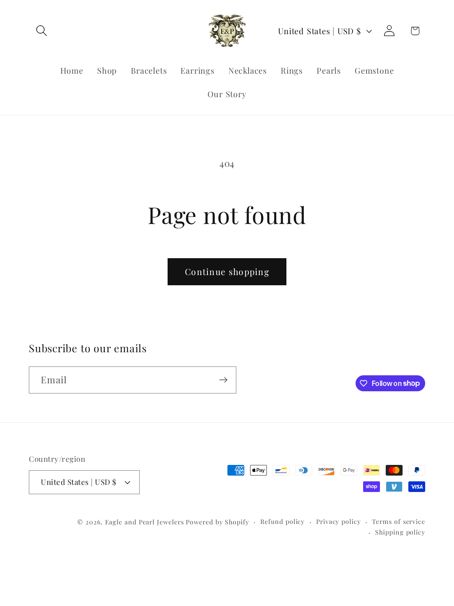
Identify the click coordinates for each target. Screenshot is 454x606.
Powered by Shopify (217, 522)
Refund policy (282, 521)
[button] (41, 30)
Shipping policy (400, 532)
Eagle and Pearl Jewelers (144, 522)
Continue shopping (227, 271)
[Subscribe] (223, 380)
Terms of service (398, 521)
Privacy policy (338, 521)
